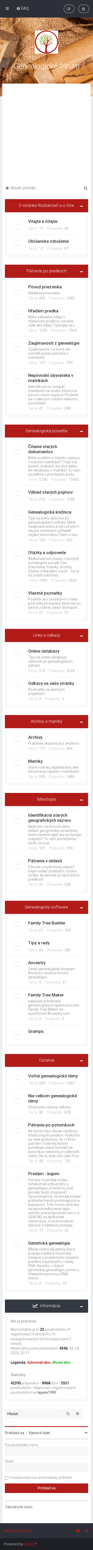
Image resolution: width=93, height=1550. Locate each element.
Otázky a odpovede (47, 552)
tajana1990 (46, 1392)
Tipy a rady (39, 942)
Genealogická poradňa (46, 430)
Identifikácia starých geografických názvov (49, 818)
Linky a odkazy (46, 635)
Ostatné (46, 1060)
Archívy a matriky (46, 721)
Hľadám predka (43, 310)
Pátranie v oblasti (45, 860)
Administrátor (39, 1362)
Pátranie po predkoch (47, 270)
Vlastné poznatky (45, 593)
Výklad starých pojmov (50, 492)
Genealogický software (46, 907)
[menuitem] (22, 8)
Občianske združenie (48, 241)
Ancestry (36, 962)
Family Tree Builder (46, 923)
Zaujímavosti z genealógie (53, 343)
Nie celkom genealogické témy (52, 1098)
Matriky (35, 761)
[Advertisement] (46, 135)
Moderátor (61, 1362)
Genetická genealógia (49, 1243)
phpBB (29, 1544)
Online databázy (43, 651)
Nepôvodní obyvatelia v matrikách (50, 378)
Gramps (36, 1031)
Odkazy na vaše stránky (51, 683)
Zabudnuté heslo (19, 1507)
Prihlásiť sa (14, 1433)
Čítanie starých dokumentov (42, 449)
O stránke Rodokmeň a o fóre (46, 205)
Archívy (35, 737)
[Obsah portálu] (46, 42)
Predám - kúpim (43, 1173)
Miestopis (46, 799)
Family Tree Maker (46, 994)
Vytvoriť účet (39, 1433)
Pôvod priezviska (45, 286)
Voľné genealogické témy (53, 1075)
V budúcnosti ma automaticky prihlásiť (41, 1477)
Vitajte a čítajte (42, 221)
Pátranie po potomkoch (51, 1124)
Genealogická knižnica (49, 512)
